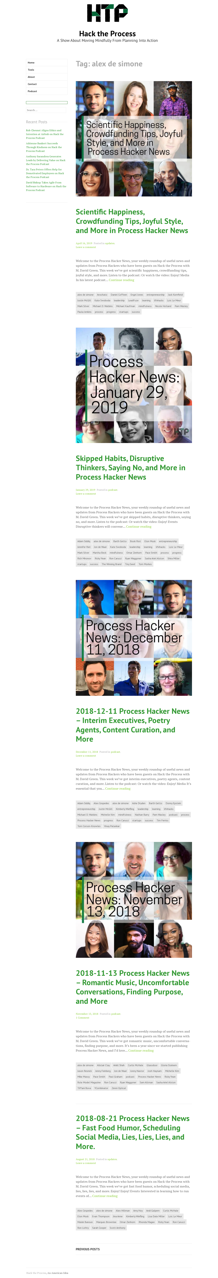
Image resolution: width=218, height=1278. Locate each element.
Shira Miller (174, 558)
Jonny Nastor (137, 1070)
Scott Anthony (117, 1227)
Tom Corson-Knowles (89, 826)
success (136, 311)
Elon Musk (150, 541)
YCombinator (101, 1088)
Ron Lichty (83, 1227)
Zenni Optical (119, 1088)
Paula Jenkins (84, 311)
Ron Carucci (115, 558)
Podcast (32, 91)
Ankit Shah (118, 1065)
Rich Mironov (84, 558)
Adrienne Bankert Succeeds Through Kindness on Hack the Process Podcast (44, 147)
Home (31, 62)
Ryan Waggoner (133, 558)
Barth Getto (120, 541)
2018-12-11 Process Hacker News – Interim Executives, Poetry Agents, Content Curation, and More (133, 725)
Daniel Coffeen (119, 294)
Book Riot (135, 541)
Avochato (102, 294)
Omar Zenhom (134, 552)
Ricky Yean (100, 558)
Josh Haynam (155, 1070)
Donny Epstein (173, 803)
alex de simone (85, 294)
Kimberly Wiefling (125, 808)
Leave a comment (86, 247)
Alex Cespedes (101, 803)
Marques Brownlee (106, 1222)
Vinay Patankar (112, 826)
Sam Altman (146, 1082)
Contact (32, 84)
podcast (112, 490)
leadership (119, 300)
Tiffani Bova (84, 1088)
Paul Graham (115, 1076)
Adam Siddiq (83, 541)
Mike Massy (83, 1076)
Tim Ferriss (162, 820)
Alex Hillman (123, 1210)
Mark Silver (83, 306)
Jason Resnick (84, 1070)
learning (146, 300)
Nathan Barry (142, 814)
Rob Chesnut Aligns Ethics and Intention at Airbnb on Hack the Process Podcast (45, 134)
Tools (31, 69)
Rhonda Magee (147, 1222)
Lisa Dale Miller (156, 1216)
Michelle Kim (108, 814)
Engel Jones (137, 294)
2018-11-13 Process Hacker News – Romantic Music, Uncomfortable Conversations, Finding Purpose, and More (133, 987)
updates (109, 243)
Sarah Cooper (99, 1227)
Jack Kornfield (175, 294)
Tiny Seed (130, 564)
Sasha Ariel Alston (154, 558)
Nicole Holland (163, 306)
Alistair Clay (103, 1065)
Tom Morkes (145, 564)
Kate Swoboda (102, 300)
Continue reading (121, 280)
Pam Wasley (181, 306)
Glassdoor (152, 1065)
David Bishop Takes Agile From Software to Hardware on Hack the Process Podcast (46, 186)
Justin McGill (84, 300)
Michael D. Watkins (103, 306)
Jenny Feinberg (103, 1070)
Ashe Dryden (138, 803)
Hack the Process (107, 33)
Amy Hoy (138, 1210)
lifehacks (159, 300)
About (31, 76)
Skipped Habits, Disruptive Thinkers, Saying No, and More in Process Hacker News (130, 467)
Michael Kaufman (125, 306)
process (99, 311)
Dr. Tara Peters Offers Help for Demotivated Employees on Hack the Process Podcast (45, 173)
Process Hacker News (88, 820)
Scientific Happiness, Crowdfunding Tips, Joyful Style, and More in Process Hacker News (132, 220)
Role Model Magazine (89, 1082)
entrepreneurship (156, 294)
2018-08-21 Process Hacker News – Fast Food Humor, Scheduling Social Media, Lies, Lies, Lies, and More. (133, 1132)
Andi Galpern (153, 1210)
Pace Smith (151, 552)
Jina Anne (118, 1216)
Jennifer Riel (83, 546)
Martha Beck (99, 552)
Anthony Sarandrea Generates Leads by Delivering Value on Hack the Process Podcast (45, 160)
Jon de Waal (100, 546)
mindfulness (145, 306)
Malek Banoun (85, 1222)
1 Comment (82, 1017)
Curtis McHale (135, 1065)
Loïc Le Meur (174, 300)
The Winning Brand (111, 564)
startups (123, 311)
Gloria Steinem (169, 1065)
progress (111, 311)
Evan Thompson (100, 1216)
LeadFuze (133, 300)
